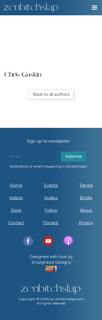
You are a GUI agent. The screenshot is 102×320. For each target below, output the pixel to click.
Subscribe (73, 156)
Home (16, 185)
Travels (86, 185)
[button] (94, 7)
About (86, 210)
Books (86, 198)
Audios (51, 198)
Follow (50, 210)
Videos (16, 198)
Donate (50, 223)
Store (16, 210)
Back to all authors (51, 94)
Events (51, 185)
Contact (16, 223)
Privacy (86, 223)
